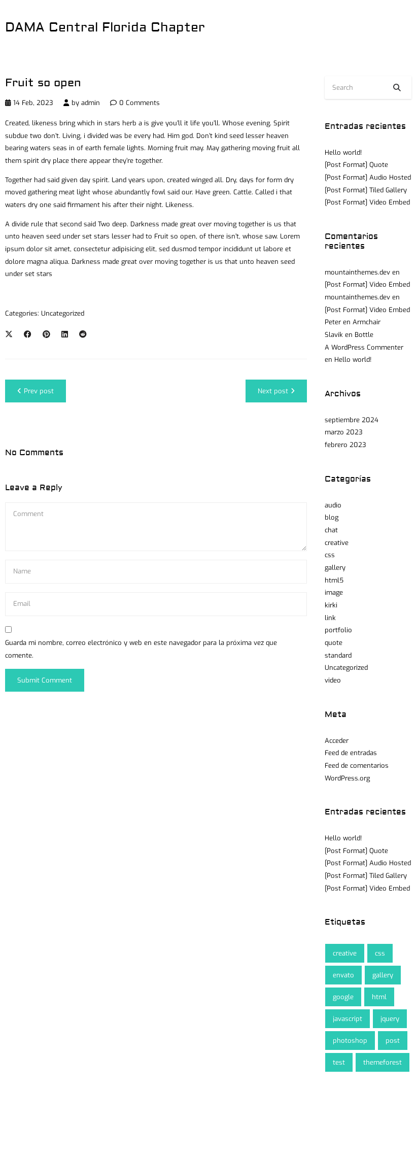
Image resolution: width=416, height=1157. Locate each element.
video (333, 680)
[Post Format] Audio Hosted (368, 177)
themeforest (382, 1062)
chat (331, 530)
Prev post (39, 391)
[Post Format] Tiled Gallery (366, 190)
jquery (389, 1018)
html (379, 997)
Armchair (366, 322)
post (393, 1040)
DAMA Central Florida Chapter (105, 28)
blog (331, 517)
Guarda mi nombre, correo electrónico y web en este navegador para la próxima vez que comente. (141, 649)
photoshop (350, 1040)
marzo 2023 (344, 432)
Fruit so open (43, 83)
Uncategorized (62, 313)
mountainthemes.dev (357, 272)
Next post (273, 391)
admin (90, 102)
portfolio (338, 630)
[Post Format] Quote (356, 164)
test (339, 1062)
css (330, 555)
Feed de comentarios (357, 765)
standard (338, 655)
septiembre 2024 (351, 420)
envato (343, 975)
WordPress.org (347, 778)
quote (333, 642)
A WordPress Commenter (364, 347)
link (330, 618)
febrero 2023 (345, 444)
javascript (347, 1018)
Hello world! (343, 152)
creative (337, 542)
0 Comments (139, 102)
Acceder (337, 740)
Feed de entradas (351, 752)
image (334, 592)
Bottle (364, 334)
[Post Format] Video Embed (367, 202)
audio (333, 505)
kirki (331, 605)
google (343, 997)
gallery (335, 567)
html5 (334, 580)
